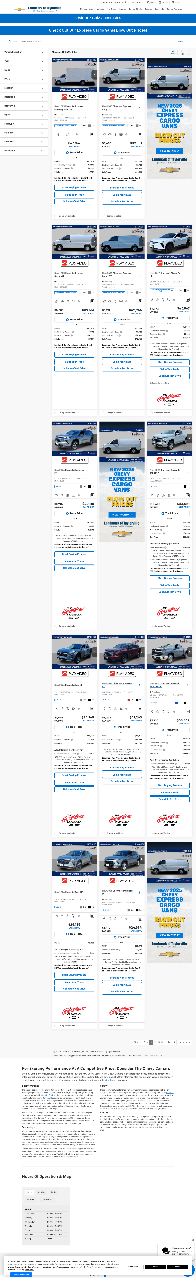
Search (180, 41)
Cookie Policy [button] (86, 1267)
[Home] (81, 9)
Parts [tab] (53, 1192)
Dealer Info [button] (159, 9)
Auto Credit (89, 9)
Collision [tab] (30, 1200)
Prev (145, 1042)
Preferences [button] (29, 1270)
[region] (74, 171)
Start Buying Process (74, 187)
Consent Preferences (21, 1275)
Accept (177, 1267)
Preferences (133, 1267)
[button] (94, 75)
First (135, 1042)
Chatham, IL (111, 1080)
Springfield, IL (49, 1095)
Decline (155, 1267)
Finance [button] (122, 9)
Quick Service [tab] (47, 1200)
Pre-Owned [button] (111, 9)
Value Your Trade (74, 195)
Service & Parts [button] (135, 9)
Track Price (76, 152)
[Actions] (91, 108)
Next (161, 1042)
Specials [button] (148, 9)
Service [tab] (41, 1192)
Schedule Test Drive (74, 201)
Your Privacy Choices (96, 1276)
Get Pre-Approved (174, 9)
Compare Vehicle (67, 216)
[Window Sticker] (92, 134)
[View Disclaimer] (77, 134)
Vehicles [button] (100, 9)
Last (171, 1042)
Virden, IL (168, 1127)
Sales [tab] (29, 1192)
